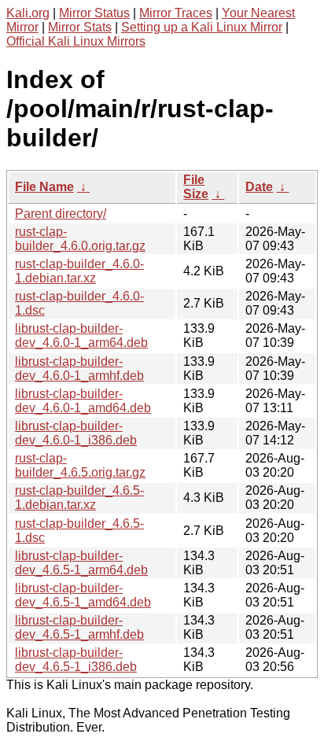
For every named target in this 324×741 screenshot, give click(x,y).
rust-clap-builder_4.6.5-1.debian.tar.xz (79, 497)
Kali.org (28, 13)
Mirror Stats (80, 27)
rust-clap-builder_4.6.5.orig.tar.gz (80, 465)
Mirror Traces (175, 13)
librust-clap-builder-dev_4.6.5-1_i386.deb (76, 659)
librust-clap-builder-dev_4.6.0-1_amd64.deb (83, 401)
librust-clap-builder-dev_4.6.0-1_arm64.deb (81, 335)
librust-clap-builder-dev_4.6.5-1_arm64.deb (81, 563)
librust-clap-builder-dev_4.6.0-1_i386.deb (76, 433)
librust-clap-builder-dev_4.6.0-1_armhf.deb (79, 368)
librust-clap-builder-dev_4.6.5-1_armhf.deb (79, 627)
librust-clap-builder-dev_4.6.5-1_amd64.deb (83, 595)
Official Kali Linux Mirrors (75, 41)
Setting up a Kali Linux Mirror (201, 27)
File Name (44, 187)
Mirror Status (94, 13)
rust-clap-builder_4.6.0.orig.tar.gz (80, 239)
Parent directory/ (60, 213)
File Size (195, 187)
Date (259, 187)
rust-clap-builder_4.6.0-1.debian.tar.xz (79, 271)
